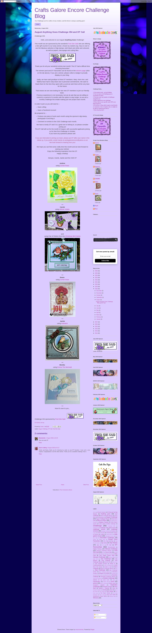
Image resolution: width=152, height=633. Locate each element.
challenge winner (99, 529)
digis (98, 545)
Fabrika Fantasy (97, 549)
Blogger (92, 629)
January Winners (112, 557)
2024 (96, 275)
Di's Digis (106, 541)
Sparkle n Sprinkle (104, 588)
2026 (96, 271)
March (98, 314)
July (97, 305)
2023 (96, 277)
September (99, 297)
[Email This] (53, 426)
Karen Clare (114, 562)
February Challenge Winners (103, 550)
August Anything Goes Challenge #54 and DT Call (104, 302)
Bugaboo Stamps (103, 522)
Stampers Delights (97, 589)
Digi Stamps (113, 542)
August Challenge (43, 429)
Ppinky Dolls (106, 581)
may (116, 568)
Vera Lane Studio (111, 594)
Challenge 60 (96, 527)
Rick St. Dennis (103, 583)
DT (103, 545)
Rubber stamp (112, 583)
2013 (96, 331)
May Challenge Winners (104, 571)
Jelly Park (95, 558)
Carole (97, 154)
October (98, 295)
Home (37, 24)
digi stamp (104, 542)
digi (112, 541)
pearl (114, 579)
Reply (40, 442)
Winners (95, 598)
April (97, 312)
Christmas (113, 531)
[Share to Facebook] (58, 426)
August (98, 299)
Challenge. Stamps (105, 531)
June (97, 308)
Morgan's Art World (104, 573)
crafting (102, 534)
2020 (96, 284)
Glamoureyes (96, 553)
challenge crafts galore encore (108, 527)
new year (95, 575)
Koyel (96, 205)
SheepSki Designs (107, 586)
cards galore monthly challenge (107, 523)
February (98, 317)
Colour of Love (101, 532)
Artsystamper (101, 517)
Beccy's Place (101, 520)
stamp (113, 588)
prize (112, 581)
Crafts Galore (109, 534)
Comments (98, 617)
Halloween (102, 553)
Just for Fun (107, 562)
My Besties (113, 573)
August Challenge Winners (103, 519)
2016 (96, 324)
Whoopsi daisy (112, 596)
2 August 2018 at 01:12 (53, 447)
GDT (103, 552)
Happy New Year (109, 553)
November (99, 293)
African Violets (64, 209)
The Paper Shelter (105, 593)
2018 (96, 288)
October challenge (109, 578)
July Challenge (106, 559)
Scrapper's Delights (98, 585)
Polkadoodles (96, 581)
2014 (96, 328)
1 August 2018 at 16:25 (52, 438)
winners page (81, 71)
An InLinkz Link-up (39, 422)
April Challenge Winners (107, 515)
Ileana (96, 193)
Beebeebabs (42, 438)
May (97, 310)
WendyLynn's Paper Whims (100, 596)
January (98, 319)
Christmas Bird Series (72, 236)
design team (102, 539)
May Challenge (100, 570)
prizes (95, 583)
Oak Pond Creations (97, 578)
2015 (96, 326)
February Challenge (111, 549)
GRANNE (97, 178)
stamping (104, 589)
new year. (101, 575)
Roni (96, 209)
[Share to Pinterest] (60, 426)
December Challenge (107, 537)
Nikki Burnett (107, 575)
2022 (96, 280)
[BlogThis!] (55, 426)
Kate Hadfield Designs (101, 563)
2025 (96, 273)
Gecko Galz (109, 552)
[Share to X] (57, 426)
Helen (96, 182)
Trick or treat (102, 594)
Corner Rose (64, 166)
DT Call (50, 429)
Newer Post (39, 484)
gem (115, 552)
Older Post (86, 484)
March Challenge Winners (107, 568)
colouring (109, 532)
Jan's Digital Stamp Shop (106, 555)
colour (94, 532)
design (94, 539)
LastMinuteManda (97, 565)
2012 (96, 333)
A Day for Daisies (101, 512)
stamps (111, 589)
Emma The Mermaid (64, 367)
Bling (111, 520)
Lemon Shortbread (108, 565)
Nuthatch (64, 323)
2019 (96, 286)
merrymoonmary (79, 629)
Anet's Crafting (43, 447)
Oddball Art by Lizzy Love (101, 579)
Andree (97, 143)
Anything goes (105, 514)
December (99, 290)
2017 (96, 322)
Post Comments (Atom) (66, 490)
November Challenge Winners (108, 576)
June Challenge (105, 560)
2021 (96, 282)
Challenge (97, 526)
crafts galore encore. (109, 536)
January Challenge (99, 557)
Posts (97, 614)
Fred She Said (73, 44)
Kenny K (112, 563)
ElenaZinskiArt (111, 547)
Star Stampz (110, 591)
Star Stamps (102, 591)
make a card (108, 566)
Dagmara (97, 166)
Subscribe (105, 260)
